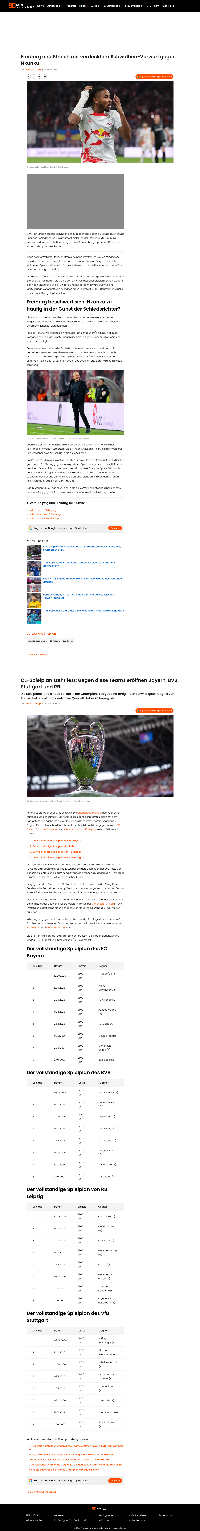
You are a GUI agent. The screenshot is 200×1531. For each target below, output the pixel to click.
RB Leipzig (90, 829)
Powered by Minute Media (92, 1528)
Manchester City (55, 927)
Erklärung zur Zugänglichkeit (70, 1520)
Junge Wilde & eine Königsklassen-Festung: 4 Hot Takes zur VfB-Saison (71, 1454)
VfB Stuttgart (71, 829)
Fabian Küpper (34, 703)
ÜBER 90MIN (33, 1515)
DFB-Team (153, 6)
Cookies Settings (135, 1520)
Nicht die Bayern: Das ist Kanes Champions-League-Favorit (64, 1469)
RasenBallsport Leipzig (37, 641)
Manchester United (102, 903)
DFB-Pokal (168, 6)
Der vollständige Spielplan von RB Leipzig (57, 852)
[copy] (45, 76)
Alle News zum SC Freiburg (45, 514)
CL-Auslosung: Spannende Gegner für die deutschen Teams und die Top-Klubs (75, 1464)
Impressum (60, 1515)
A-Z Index (103, 1520)
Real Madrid (34, 927)
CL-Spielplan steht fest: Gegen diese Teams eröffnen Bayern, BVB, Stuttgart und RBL (76, 1447)
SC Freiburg (55, 641)
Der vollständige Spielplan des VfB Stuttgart (58, 857)
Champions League (46, 1491)
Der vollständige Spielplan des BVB (53, 846)
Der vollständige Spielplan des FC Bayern (57, 840)
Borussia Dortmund (47, 829)
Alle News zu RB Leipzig (43, 510)
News (40, 6)
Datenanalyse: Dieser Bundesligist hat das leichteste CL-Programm (69, 1459)
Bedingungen (106, 1515)
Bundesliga (68, 641)
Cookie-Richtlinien (136, 1515)
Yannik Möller (34, 69)
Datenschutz (166, 1515)
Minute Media (34, 1520)
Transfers (70, 6)
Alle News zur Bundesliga (44, 518)
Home (30, 654)
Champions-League (89, 812)
